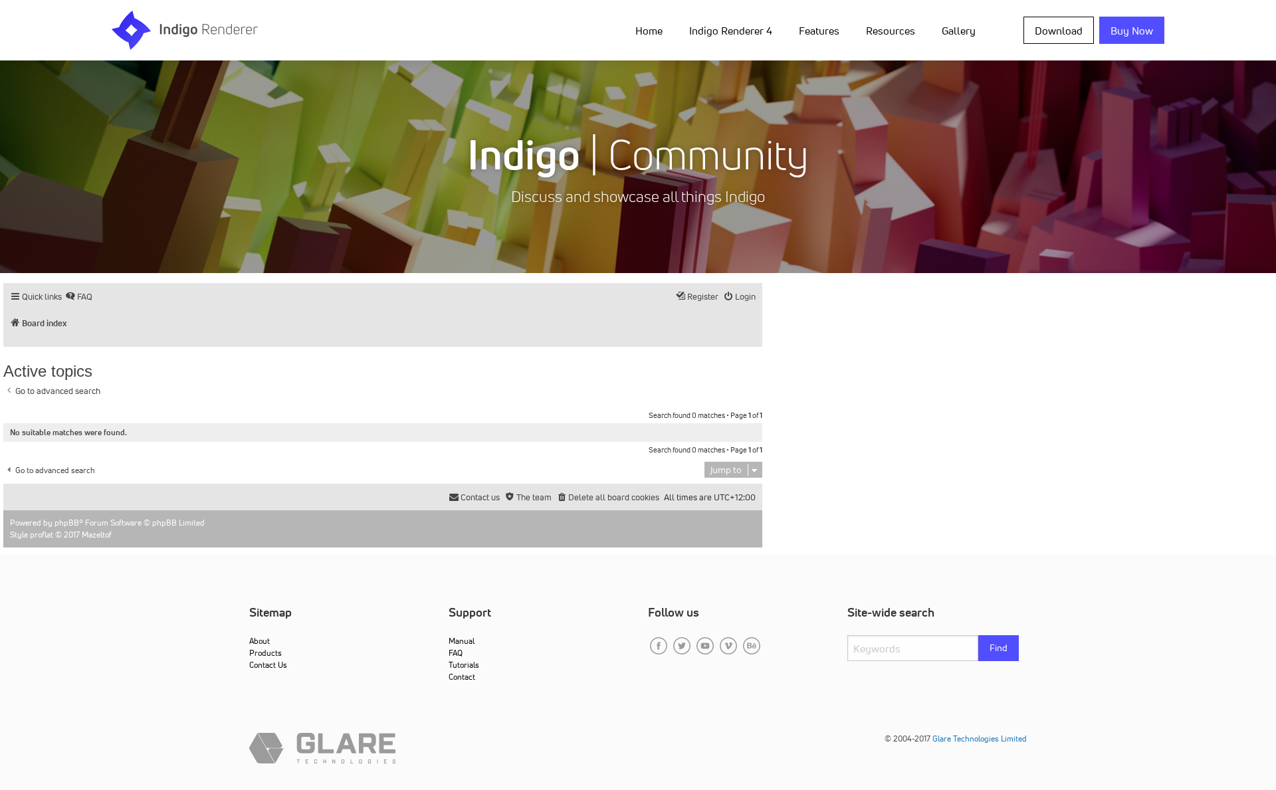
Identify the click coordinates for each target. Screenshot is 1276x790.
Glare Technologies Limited (979, 738)
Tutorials (464, 664)
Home (649, 30)
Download (1059, 30)
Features (819, 30)
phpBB (66, 522)
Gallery (959, 30)
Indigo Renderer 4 (730, 30)
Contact (462, 676)
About (259, 640)
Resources (890, 30)
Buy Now (1132, 30)
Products (265, 652)
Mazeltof (97, 534)
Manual (462, 640)
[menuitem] (652, 30)
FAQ (456, 652)
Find (999, 648)
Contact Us (268, 664)
